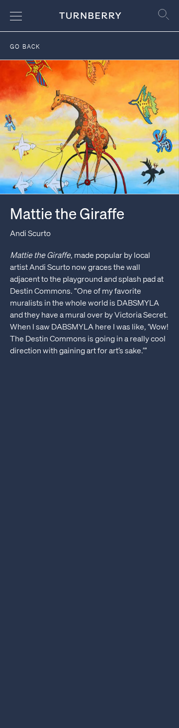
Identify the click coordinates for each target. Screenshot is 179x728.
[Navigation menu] (16, 16)
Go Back (25, 46)
